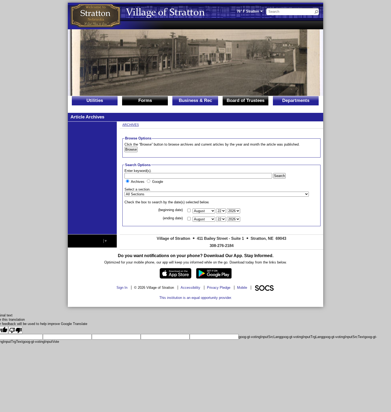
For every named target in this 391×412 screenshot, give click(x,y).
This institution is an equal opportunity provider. (195, 298)
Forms (145, 100)
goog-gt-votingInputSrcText (343, 337)
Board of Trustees (245, 100)
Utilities (94, 100)
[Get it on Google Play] (214, 273)
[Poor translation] (15, 330)
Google (157, 182)
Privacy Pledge (218, 288)
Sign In (122, 288)
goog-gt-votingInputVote (41, 342)
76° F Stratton (248, 11)
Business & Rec (195, 100)
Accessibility (190, 288)
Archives (130, 125)
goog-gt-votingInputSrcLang (260, 337)
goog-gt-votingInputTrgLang (302, 337)
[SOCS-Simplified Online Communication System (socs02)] (264, 288)
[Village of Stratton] (96, 16)
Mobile (242, 288)
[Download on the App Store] (176, 273)
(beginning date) (170, 210)
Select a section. (137, 189)
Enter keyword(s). (138, 171)
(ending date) (173, 218)
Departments (295, 100)
